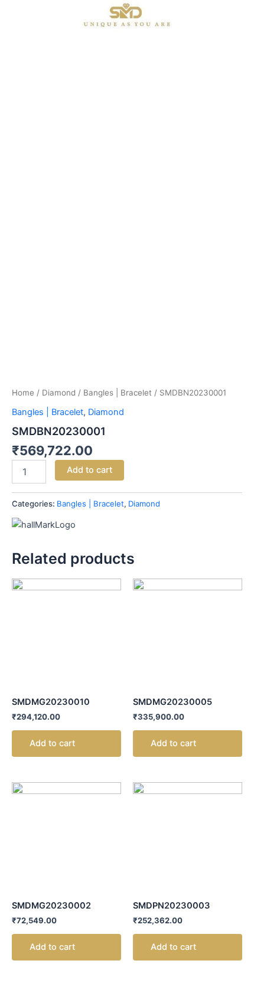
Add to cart (89, 470)
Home (23, 392)
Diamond (59, 392)
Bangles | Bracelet (117, 392)
